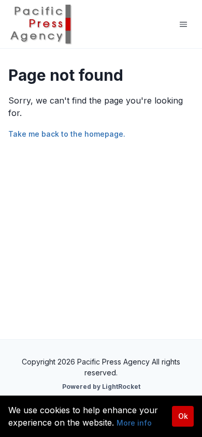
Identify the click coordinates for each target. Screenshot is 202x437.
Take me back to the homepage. (66, 133)
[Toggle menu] (183, 24)
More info (134, 422)
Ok (183, 416)
